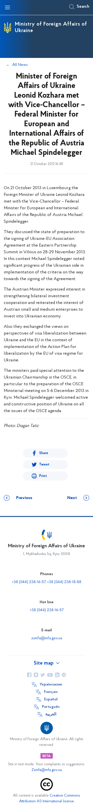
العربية (50, 714)
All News (20, 65)
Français (51, 692)
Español (51, 699)
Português (51, 707)
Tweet (44, 465)
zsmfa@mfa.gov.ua (46, 638)
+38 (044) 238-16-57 (46, 610)
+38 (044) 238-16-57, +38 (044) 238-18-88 (46, 582)
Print (43, 476)
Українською (51, 684)
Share (43, 453)
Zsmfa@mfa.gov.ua (46, 770)
